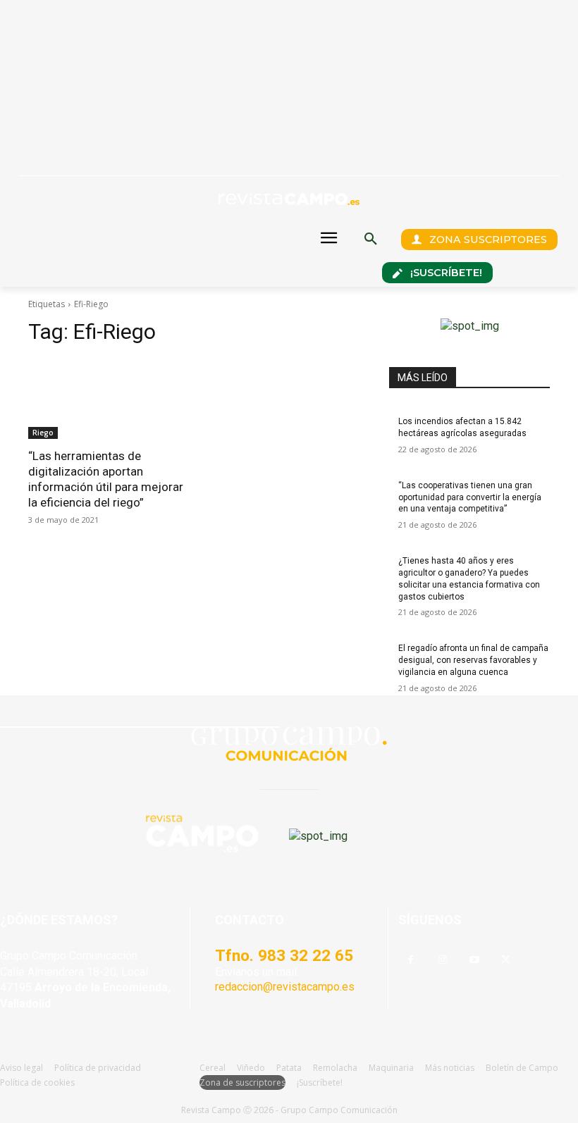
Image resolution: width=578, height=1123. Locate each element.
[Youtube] (474, 960)
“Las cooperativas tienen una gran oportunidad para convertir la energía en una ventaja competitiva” (469, 497)
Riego (43, 433)
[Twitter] (505, 960)
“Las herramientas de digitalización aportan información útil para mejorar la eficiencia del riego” (105, 479)
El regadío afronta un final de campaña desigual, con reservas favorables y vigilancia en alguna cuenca (473, 660)
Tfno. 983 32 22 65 (284, 955)
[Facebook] (410, 960)
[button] (371, 239)
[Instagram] (442, 960)
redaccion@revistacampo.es (285, 986)
